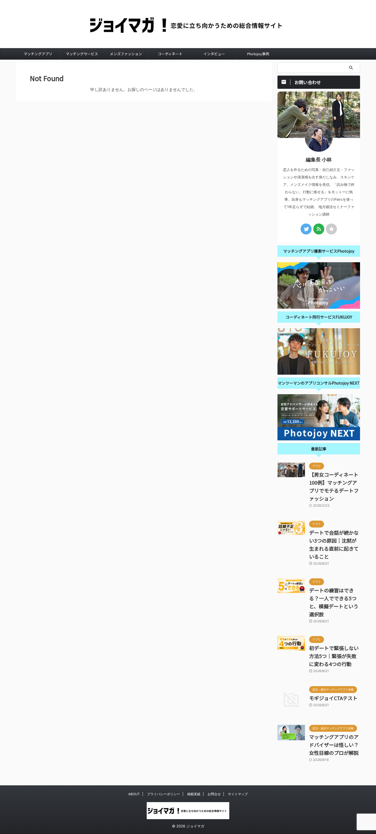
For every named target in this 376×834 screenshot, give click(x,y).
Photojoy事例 (258, 53)
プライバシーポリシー (163, 794)
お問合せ (214, 794)
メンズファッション (126, 53)
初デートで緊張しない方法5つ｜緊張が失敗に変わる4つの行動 (334, 655)
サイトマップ (238, 794)
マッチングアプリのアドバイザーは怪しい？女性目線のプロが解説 (334, 744)
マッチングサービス (82, 53)
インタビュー (214, 53)
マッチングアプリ (38, 53)
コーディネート (170, 53)
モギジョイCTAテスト (333, 698)
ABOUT (134, 794)
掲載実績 (193, 794)
